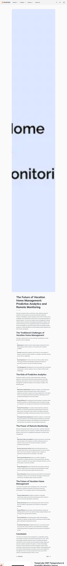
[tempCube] (6, 2)
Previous (20, 556)
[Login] (60, 2)
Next (48, 556)
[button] (57, 2)
